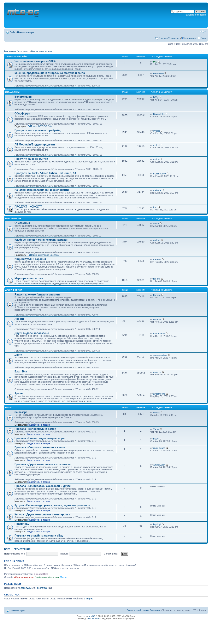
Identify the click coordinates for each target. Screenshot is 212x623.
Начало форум (25, 32)
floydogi (157, 524)
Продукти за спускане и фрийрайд (37, 130)
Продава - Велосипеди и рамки (35, 428)
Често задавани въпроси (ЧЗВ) (34, 61)
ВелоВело (158, 73)
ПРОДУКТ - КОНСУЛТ (28, 206)
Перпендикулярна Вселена (44, 255)
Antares (157, 319)
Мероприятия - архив (28, 278)
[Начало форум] (23, 15)
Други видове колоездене (31, 333)
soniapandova (160, 355)
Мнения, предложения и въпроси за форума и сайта (49, 72)
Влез (203, 38)
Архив (18, 393)
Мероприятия (13, 218)
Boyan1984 (159, 114)
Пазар (8, 407)
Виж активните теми (41, 51)
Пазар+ (64, 577)
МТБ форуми (12, 92)
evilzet (156, 131)
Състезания (22, 222)
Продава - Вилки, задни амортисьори (39, 438)
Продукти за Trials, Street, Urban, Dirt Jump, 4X (45, 173)
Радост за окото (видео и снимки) (37, 294)
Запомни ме (111, 553)
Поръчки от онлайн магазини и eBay (38, 535)
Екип (129, 610)
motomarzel (159, 333)
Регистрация (189, 38)
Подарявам (22, 523)
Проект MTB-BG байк (41, 126)
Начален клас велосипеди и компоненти (41, 189)
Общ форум (22, 113)
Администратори (24, 577)
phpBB (92, 616)
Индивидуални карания (30, 258)
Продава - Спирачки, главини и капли (39, 447)
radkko (156, 240)
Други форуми (13, 290)
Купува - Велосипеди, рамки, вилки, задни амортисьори (52, 505)
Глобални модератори (47, 577)
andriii (156, 223)
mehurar (157, 190)
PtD (155, 61)
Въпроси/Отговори (168, 38)
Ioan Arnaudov (94, 618)
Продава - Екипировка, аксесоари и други (42, 485)
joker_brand (159, 448)
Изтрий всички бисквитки (147, 610)
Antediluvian (159, 464)
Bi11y (156, 97)
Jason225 (25, 588)
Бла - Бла (20, 371)
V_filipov (88, 598)
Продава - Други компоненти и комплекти (42, 464)
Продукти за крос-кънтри (31, 158)
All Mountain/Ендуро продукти (34, 144)
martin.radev (159, 173)
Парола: (64, 553)
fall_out (156, 278)
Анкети (19, 318)
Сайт (12, 32)
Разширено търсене (195, 14)
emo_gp (157, 372)
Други (18, 354)
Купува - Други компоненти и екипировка (42, 514)
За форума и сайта (16, 56)
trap (155, 207)
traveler (157, 259)
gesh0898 (42, 588)
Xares (156, 429)
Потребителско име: (14, 553)
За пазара (20, 412)
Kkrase (156, 295)
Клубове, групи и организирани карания (41, 239)
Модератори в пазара (38, 425)
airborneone (159, 394)
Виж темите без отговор (16, 51)
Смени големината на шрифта (203, 31)
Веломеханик (23, 96)
